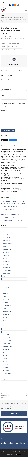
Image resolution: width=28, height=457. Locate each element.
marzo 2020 (6, 235)
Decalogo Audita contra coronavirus (12, 174)
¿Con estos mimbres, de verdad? (11, 206)
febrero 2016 (6, 367)
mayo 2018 (6, 287)
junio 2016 (6, 355)
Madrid (4, 46)
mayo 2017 (6, 323)
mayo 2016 (6, 358)
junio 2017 (6, 320)
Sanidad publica (6, 50)
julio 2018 (5, 282)
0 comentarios (20, 38)
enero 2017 (6, 335)
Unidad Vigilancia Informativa (12, 17)
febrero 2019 (6, 261)
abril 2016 (5, 361)
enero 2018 (6, 299)
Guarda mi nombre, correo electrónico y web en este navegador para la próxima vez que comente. (13, 105)
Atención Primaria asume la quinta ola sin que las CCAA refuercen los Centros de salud (13, 151)
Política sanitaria (12, 46)
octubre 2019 (6, 246)
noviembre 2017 (7, 305)
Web (2, 95)
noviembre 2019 (7, 243)
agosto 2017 (6, 314)
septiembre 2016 (7, 346)
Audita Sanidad (14, 64)
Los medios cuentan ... (8, 38)
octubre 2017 (6, 308)
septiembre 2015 (7, 379)
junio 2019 (6, 252)
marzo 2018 (6, 293)
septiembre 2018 (7, 276)
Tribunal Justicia (17, 50)
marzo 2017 (6, 329)
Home (2, 17)
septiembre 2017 (7, 311)
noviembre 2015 (7, 373)
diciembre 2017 (7, 302)
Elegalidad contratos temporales (10, 43)
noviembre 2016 (7, 340)
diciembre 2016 (7, 338)
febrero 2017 (6, 332)
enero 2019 (6, 264)
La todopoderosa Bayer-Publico (22, 393)
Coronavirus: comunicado (9, 217)
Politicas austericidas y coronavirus (11, 183)
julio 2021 (5, 229)
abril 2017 (5, 326)
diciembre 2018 (7, 267)
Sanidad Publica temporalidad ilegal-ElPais (11, 30)
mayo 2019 (6, 255)
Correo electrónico (6, 89)
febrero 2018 (6, 296)
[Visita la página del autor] (14, 59)
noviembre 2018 (7, 270)
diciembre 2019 (7, 240)
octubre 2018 (6, 273)
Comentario (4, 110)
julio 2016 (5, 352)
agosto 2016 (6, 349)
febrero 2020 (6, 238)
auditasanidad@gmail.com (20, 2)
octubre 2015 (6, 376)
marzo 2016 (6, 364)
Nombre (4, 83)
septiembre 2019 (7, 249)
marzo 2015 (6, 385)
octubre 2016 (6, 343)
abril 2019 (5, 258)
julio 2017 (5, 317)
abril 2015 (5, 382)
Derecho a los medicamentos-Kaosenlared (5, 395)
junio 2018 (6, 285)
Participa (14, 413)
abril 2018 (5, 290)
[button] (26, 9)
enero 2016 (6, 370)
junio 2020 (6, 232)
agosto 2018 (6, 279)
